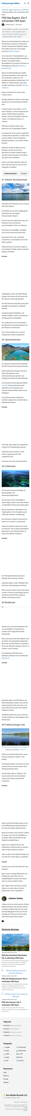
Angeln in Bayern (14, 51)
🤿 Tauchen (20, 1060)
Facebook (6, 1035)
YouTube (6, 1029)
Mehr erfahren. (18, 37)
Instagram (6, 1032)
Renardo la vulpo (6, 747)
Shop (5, 1072)
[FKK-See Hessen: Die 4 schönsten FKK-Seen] (15, 996)
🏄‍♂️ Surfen (19, 1057)
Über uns (6, 1076)
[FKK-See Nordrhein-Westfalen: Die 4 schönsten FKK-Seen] (15, 950)
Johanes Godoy (15, 898)
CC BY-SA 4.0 (22, 749)
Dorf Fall (4, 385)
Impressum (17, 1102)
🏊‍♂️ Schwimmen (15, 10)
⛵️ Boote (6, 1050)
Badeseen (25, 10)
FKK (25, 109)
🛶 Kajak (6, 1057)
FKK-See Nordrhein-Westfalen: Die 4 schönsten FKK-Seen (14, 956)
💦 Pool (5, 1060)
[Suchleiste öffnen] (25, 3)
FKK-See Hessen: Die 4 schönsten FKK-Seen (11, 1003)
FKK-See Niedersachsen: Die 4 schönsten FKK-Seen (14, 980)
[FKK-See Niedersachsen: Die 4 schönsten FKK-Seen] (15, 973)
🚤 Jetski (6, 1054)
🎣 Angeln (6, 1047)
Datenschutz (24, 1102)
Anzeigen (23, 173)
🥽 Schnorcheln (21, 1047)
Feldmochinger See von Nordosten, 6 (20, 747)
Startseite (5, 10)
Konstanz (5, 658)
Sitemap (6, 1082)
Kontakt (5, 1079)
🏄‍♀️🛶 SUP (19, 1054)
